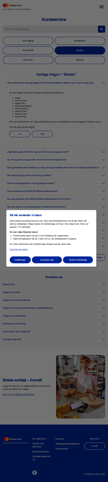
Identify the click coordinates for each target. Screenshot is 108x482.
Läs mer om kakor (19, 249)
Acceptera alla (47, 260)
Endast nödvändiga (78, 260)
